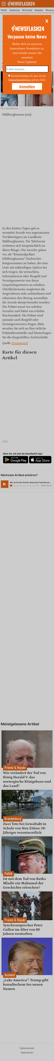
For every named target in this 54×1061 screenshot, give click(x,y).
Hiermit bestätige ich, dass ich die (28, 76)
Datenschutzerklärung (19, 79)
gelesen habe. (39, 79)
